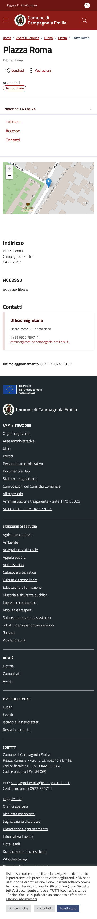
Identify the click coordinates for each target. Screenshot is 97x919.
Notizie (8, 666)
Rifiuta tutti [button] (44, 908)
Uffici (7, 448)
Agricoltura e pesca (17, 534)
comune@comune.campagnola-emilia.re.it (39, 342)
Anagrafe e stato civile (20, 549)
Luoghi (8, 707)
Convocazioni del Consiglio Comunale (32, 486)
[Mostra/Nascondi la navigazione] (5, 20)
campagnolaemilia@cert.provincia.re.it (40, 783)
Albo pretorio (13, 493)
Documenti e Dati (16, 471)
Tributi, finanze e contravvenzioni (28, 625)
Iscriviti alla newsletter (20, 722)
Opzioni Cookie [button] (18, 908)
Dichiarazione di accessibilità (25, 851)
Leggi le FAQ (12, 799)
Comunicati (11, 673)
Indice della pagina (20, 109)
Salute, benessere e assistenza (27, 617)
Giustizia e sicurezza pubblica (25, 595)
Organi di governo (16, 433)
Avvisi (7, 681)
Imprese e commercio (19, 602)
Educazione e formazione (22, 587)
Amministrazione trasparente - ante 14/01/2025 (41, 501)
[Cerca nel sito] (84, 20)
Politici (8, 456)
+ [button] (9, 168)
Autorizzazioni (13, 565)
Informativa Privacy (18, 836)
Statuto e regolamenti (20, 478)
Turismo (9, 632)
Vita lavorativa (14, 640)
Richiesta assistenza (19, 814)
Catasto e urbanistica (19, 572)
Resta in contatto (16, 729)
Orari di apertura (15, 806)
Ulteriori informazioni (21, 899)
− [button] (9, 175)
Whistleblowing (15, 859)
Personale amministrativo (23, 463)
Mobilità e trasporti (17, 610)
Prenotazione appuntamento (25, 829)
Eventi (8, 714)
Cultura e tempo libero (20, 580)
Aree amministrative (19, 441)
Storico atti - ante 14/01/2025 (27, 509)
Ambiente (10, 542)
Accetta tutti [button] (68, 908)
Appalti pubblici (14, 557)
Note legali (11, 844)
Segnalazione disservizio (21, 821)
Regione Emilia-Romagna (22, 5)
